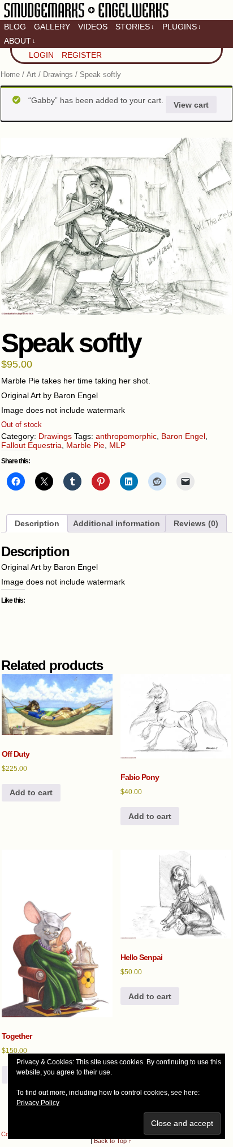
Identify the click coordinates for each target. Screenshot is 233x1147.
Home (10, 74)
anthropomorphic (126, 436)
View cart (191, 104)
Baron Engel (183, 436)
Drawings (58, 74)
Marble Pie (85, 445)
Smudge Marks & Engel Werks (86, 17)
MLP (117, 445)
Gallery (52, 26)
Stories (134, 26)
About (20, 40)
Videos (92, 26)
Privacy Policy (37, 1103)
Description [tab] (37, 523)
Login (41, 54)
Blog (15, 26)
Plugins (181, 26)
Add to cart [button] (31, 792)
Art (31, 74)
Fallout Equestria (31, 445)
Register (82, 54)
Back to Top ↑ (113, 1140)
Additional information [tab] (116, 523)
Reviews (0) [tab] (196, 523)
